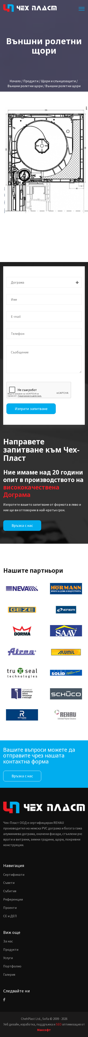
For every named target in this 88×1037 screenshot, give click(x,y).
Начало (15, 81)
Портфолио (12, 966)
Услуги (8, 958)
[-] (46, 160)
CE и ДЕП (10, 916)
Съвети (9, 882)
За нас (8, 941)
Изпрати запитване (31, 408)
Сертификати (13, 874)
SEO (59, 1024)
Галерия (9, 974)
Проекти (10, 907)
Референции (13, 899)
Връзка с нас (22, 525)
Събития (9, 891)
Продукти (10, 949)
